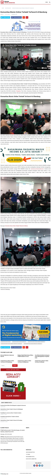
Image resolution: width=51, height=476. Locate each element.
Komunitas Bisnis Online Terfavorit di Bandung (33, 343)
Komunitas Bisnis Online (5, 341)
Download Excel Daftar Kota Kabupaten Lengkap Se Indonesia (13, 405)
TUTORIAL (28, 454)
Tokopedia (18, 91)
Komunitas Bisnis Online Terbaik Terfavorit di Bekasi (16, 225)
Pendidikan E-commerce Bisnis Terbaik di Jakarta (10, 412)
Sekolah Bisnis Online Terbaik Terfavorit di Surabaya (11, 420)
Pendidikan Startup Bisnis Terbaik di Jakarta (9, 416)
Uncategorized (8, 8)
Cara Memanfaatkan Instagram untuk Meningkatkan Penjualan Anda (42, 356)
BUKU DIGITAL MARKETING (31, 458)
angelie (1, 14)
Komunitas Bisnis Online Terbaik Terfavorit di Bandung (11, 343)
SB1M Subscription (4, 443)
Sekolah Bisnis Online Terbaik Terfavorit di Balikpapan (11, 409)
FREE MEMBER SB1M (30, 456)
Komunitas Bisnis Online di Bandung (19, 341)
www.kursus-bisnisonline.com (37, 168)
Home (3, 8)
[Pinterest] (27, 17)
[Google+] (24, 17)
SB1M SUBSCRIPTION (30, 452)
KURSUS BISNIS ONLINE (27, 473)
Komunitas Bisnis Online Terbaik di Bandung (36, 341)
